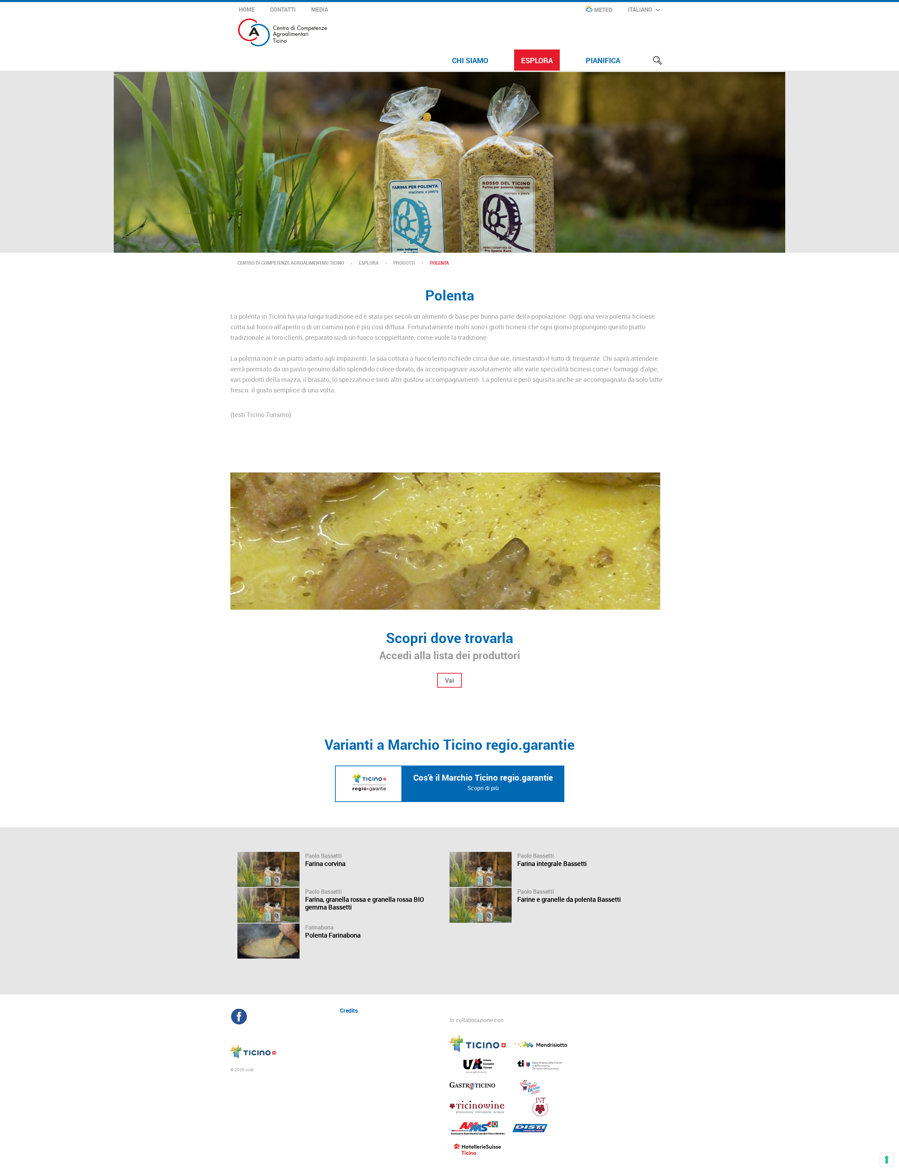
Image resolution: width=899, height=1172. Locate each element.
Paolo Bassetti (323, 856)
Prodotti (404, 263)
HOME (247, 9)
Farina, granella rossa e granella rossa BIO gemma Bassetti (364, 903)
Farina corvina (325, 863)
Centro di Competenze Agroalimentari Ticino (290, 263)
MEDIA (319, 9)
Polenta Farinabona (333, 935)
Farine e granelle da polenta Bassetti (569, 899)
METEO (603, 10)
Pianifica (603, 60)
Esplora (537, 60)
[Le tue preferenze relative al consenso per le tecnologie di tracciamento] (886, 1159)
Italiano (640, 9)
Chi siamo (470, 60)
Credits (349, 1010)
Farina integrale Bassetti (552, 863)
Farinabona (319, 927)
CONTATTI (283, 9)
